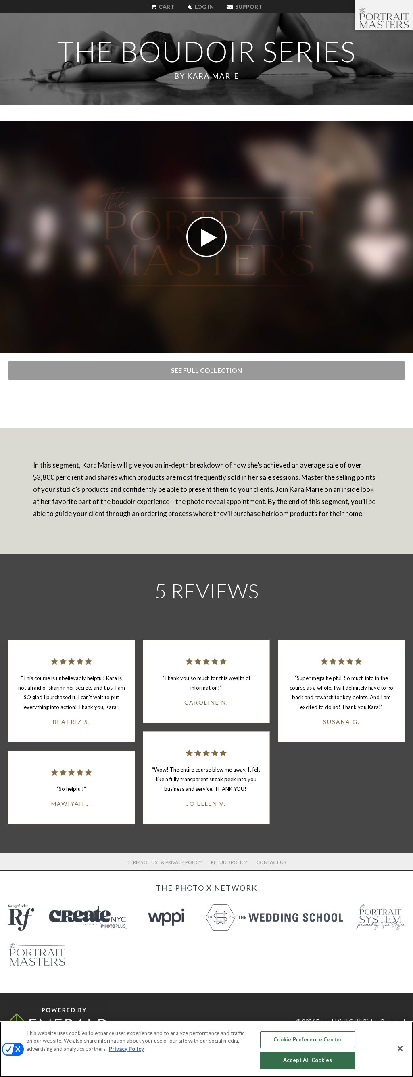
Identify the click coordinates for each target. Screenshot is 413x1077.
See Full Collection (206, 370)
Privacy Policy (126, 1049)
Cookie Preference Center (307, 1039)
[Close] (400, 1048)
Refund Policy (229, 862)
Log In (204, 6)
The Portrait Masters (384, 17)
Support (248, 6)
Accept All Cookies (307, 1060)
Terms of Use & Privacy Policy (164, 862)
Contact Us (271, 862)
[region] (206, 1049)
